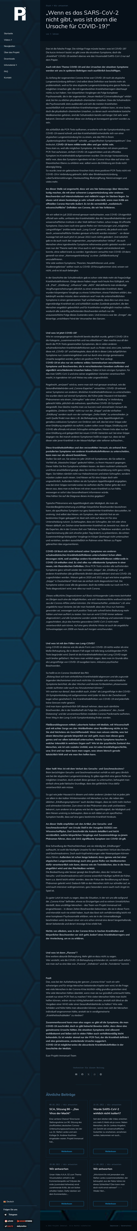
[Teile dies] (82, 1074)
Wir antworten (70, 1105)
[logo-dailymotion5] (22, 1226)
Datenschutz (126, 1226)
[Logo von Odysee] (8, 1221)
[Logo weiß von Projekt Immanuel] (20, 13)
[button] (11, 40)
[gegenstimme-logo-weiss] (24, 1221)
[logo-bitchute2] (8, 1226)
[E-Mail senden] (76, 1074)
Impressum (114, 1226)
